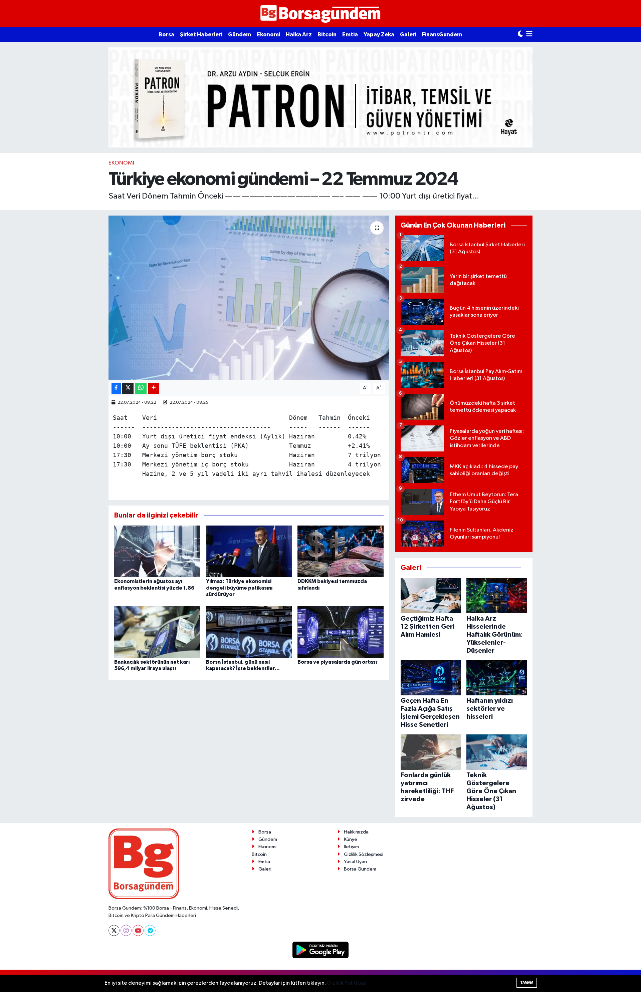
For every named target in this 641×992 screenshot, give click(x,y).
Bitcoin (327, 34)
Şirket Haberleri (201, 34)
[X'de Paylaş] (128, 388)
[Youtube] (138, 930)
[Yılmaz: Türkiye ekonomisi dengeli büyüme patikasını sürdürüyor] (249, 551)
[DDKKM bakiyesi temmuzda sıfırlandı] (340, 551)
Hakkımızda (356, 832)
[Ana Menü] (529, 34)
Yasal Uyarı (355, 861)
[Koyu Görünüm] (520, 34)
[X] (114, 930)
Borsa (166, 34)
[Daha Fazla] (153, 388)
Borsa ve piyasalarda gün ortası (337, 662)
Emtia (350, 34)
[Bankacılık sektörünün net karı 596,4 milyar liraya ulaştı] (157, 632)
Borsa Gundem (360, 869)
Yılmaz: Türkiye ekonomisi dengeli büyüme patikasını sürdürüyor (239, 588)
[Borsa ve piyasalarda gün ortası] (340, 632)
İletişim (351, 846)
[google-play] (320, 950)
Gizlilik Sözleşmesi (363, 854)
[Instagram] (126, 930)
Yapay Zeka (379, 34)
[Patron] (320, 97)
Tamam (526, 982)
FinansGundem (442, 34)
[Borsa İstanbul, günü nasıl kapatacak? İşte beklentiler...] (249, 632)
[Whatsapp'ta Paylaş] (141, 388)
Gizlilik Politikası (347, 983)
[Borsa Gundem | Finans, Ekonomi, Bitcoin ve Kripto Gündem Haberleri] (320, 14)
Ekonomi (268, 34)
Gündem (239, 34)
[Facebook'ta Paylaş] (116, 388)
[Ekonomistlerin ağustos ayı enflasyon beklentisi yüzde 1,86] (157, 551)
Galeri (408, 34)
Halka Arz (299, 34)
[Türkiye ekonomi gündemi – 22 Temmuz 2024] (249, 298)
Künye (350, 839)
